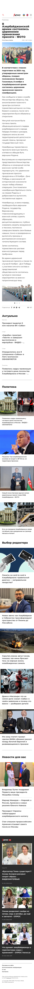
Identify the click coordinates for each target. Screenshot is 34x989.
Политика (4, 365)
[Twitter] (14, 307)
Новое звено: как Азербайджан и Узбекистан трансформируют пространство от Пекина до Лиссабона (17, 619)
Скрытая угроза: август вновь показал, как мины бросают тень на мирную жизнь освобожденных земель (16, 659)
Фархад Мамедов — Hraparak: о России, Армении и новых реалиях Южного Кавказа (16, 803)
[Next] (30, 293)
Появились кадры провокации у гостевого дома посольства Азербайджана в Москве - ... (16, 371)
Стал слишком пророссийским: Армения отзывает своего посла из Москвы (17, 824)
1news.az (8, 978)
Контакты (5, 971)
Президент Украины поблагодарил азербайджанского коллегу (15, 813)
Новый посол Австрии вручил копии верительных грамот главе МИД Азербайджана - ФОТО (15, 495)
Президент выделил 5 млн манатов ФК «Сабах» (14, 324)
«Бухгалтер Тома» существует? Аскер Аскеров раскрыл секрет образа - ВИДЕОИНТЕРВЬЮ (16, 875)
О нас (4, 969)
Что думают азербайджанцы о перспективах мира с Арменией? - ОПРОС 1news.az (16, 950)
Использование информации (12, 967)
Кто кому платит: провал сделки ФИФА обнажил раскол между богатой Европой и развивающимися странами (17, 740)
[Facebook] (12, 307)
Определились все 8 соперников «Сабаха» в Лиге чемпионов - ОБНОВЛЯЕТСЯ (13, 355)
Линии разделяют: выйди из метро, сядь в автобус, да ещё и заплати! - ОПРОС (16, 913)
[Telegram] (19, 307)
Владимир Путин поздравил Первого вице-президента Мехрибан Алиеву (15, 792)
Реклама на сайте (8, 965)
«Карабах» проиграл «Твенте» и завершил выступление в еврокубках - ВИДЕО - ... (13, 338)
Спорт (3, 331)
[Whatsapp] (16, 307)
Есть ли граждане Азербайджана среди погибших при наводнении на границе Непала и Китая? (17, 531)
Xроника (4, 319)
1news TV (4, 867)
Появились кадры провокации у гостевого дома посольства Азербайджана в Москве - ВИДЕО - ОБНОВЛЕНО (15, 422)
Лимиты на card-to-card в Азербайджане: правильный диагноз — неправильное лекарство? (15, 578)
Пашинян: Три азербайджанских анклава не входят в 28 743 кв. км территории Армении (14, 459)
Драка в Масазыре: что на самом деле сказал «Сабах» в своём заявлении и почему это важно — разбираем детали (16, 700)
